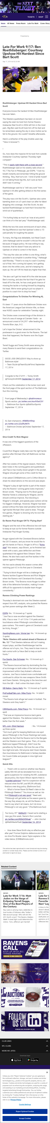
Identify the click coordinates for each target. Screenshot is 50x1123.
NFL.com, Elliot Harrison (13, 726)
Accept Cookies (25, 1118)
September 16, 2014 (31, 822)
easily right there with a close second (26, 165)
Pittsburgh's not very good (19, 795)
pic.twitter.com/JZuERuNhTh (17, 424)
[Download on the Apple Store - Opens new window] (16, 1060)
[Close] (47, 1072)
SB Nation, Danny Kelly (13, 688)
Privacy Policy (16, 1100)
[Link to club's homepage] (5, 16)
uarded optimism (14, 780)
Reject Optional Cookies (25, 1111)
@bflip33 (22, 813)
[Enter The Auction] (25, 997)
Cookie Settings (25, 1104)
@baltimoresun (35, 398)
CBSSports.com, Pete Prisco (15, 709)
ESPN (5, 613)
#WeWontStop (28, 421)
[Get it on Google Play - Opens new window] (33, 1061)
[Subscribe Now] (25, 949)
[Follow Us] (25, 1021)
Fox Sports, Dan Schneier (14, 659)
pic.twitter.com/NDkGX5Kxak (18, 819)
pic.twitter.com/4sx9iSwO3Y (30, 401)
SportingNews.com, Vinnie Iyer (16, 633)
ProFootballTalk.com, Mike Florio (17, 693)
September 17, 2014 (31, 379)
